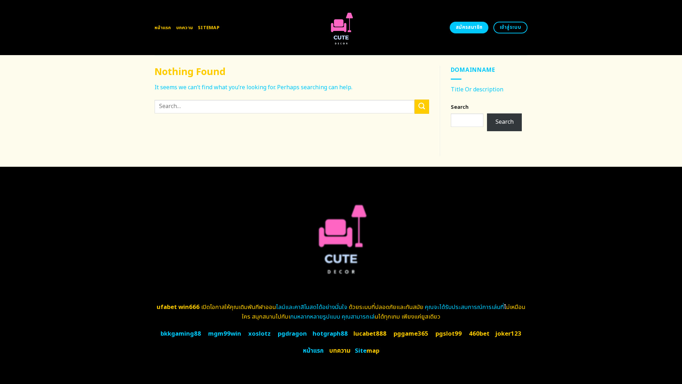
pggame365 (411, 333)
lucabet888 (369, 333)
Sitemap (209, 27)
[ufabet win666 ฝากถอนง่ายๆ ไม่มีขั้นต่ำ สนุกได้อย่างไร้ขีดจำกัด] (341, 27)
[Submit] (422, 106)
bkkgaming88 (181, 333)
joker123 (508, 333)
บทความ (184, 27)
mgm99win (224, 333)
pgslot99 (448, 333)
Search (460, 107)
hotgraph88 (330, 333)
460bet (479, 333)
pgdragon (292, 333)
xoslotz (259, 333)
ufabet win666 (178, 307)
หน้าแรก (163, 27)
